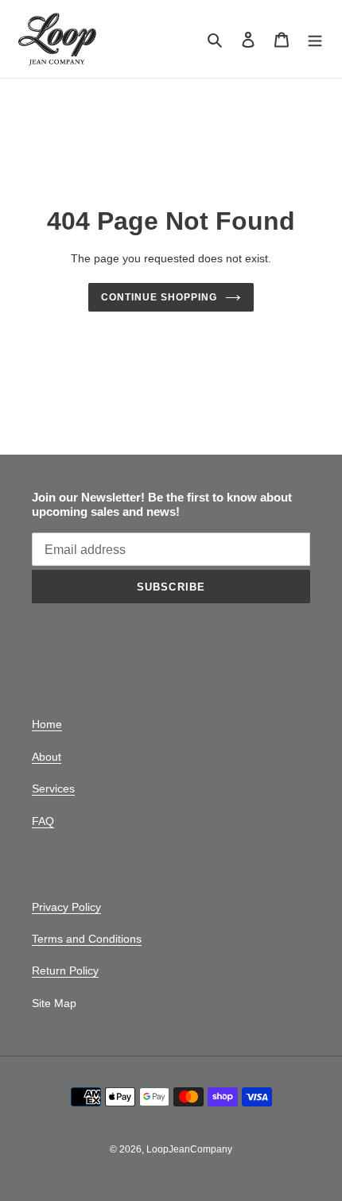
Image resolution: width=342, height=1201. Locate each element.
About (46, 756)
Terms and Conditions (87, 938)
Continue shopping (159, 297)
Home (47, 724)
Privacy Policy (66, 907)
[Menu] (315, 39)
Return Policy (65, 970)
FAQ (43, 821)
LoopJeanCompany (189, 1149)
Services (53, 788)
